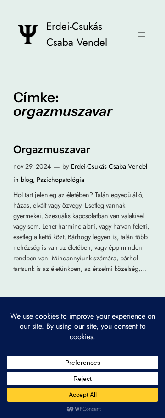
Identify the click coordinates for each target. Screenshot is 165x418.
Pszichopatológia (60, 179)
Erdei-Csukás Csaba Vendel (109, 166)
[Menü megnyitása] (141, 34)
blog (27, 179)
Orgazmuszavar (51, 149)
